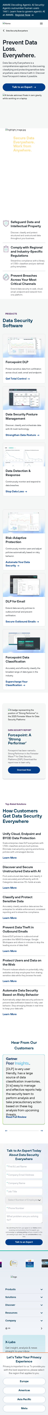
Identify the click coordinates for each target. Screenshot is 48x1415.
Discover (10, 1305)
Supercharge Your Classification (16, 683)
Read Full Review (16, 1117)
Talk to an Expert (22, 87)
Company (10, 1320)
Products (10, 1289)
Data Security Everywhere (17, 31)
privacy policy (22, 1232)
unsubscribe (32, 1234)
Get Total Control (16, 378)
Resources (11, 1312)
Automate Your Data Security (18, 564)
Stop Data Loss (15, 491)
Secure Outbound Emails (21, 621)
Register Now (22, 14)
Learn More (10, 858)
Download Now (24, 770)
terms (35, 1228)
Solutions (10, 1297)
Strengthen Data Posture (21, 435)
